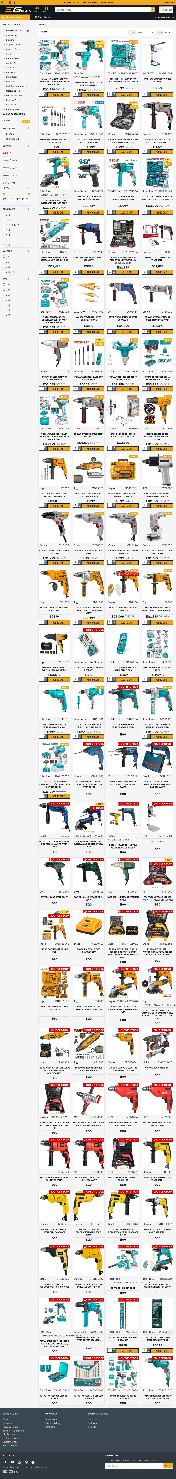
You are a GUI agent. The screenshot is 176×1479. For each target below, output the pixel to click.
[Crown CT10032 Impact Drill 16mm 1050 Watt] (157, 293)
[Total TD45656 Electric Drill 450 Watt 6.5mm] (54, 701)
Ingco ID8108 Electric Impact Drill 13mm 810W (88, 1008)
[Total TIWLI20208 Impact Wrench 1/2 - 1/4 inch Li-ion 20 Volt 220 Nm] (54, 758)
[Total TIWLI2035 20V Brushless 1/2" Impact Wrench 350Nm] (54, 293)
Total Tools (46, 73)
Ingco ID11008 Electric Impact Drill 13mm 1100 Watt (89, 610)
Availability (10, 128)
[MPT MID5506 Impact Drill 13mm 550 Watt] (157, 1099)
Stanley (147, 1171)
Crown (112, 134)
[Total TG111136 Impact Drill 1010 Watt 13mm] (157, 701)
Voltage (7, 251)
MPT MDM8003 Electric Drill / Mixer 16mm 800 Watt (88, 1124)
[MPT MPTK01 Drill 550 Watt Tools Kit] (123, 1153)
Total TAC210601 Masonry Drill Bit (123, 1338)
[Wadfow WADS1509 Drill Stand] (157, 55)
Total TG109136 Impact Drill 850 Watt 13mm (123, 726)
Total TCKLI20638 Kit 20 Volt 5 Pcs (123, 1397)
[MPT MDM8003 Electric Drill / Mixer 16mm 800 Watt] (88, 1099)
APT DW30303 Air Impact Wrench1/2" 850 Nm (157, 495)
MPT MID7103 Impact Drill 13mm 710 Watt (54, 1178)
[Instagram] (12, 1462)
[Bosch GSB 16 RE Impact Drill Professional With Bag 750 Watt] (157, 758)
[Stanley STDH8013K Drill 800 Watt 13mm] (157, 1205)
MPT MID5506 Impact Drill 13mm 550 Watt (157, 1124)
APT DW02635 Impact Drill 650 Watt (88, 258)
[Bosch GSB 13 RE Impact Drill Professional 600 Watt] (123, 758)
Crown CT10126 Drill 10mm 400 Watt (123, 552)
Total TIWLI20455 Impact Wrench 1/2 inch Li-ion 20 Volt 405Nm (54, 81)
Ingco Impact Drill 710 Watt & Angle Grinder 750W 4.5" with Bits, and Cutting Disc (157, 1014)
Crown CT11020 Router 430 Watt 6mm (157, 552)
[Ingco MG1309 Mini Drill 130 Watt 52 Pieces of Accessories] (54, 1044)
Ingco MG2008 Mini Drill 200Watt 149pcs (88, 1069)
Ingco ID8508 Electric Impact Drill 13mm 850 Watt (157, 609)
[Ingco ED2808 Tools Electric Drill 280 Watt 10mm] (157, 410)
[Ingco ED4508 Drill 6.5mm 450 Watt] (54, 584)
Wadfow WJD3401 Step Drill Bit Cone (88, 318)
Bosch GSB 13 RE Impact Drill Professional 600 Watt (123, 784)
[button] (58, 94)
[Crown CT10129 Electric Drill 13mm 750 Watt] (157, 116)
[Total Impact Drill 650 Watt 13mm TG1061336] (88, 1313)
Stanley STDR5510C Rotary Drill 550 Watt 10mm (88, 1285)
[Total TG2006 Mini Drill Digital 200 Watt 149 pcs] (54, 233)
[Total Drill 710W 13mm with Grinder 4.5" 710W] (54, 173)
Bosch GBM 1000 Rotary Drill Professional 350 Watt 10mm (89, 784)
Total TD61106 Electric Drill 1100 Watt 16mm (89, 726)
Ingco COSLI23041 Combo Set (54, 950)
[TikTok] (33, 1462)
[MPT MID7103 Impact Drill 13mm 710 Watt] (54, 1153)
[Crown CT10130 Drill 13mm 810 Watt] (88, 410)
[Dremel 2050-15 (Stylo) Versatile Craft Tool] (123, 410)
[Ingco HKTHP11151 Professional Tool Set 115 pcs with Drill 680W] (157, 925)
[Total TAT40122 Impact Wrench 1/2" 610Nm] (88, 173)
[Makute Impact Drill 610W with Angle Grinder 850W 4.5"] (54, 1099)
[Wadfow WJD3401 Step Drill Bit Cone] (88, 293)
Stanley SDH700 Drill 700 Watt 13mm (157, 1178)
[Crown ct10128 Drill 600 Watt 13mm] (157, 233)
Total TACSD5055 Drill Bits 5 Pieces (89, 669)
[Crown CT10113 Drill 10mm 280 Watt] (54, 527)
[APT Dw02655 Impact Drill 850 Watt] (123, 293)
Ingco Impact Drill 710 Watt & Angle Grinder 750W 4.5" (123, 1009)
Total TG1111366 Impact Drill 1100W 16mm (88, 141)
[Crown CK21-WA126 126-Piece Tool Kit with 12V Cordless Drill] (123, 233)
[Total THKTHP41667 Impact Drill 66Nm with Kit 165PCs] (123, 55)
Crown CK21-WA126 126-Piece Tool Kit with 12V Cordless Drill (123, 260)
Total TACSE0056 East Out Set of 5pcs (88, 378)
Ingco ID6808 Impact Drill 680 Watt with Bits (54, 495)
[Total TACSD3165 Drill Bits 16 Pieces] (88, 1372)
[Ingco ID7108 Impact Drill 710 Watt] (123, 584)
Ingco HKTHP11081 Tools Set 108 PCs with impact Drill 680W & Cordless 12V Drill (123, 953)
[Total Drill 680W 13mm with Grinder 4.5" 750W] (157, 1260)
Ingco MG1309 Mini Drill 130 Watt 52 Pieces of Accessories (54, 1070)
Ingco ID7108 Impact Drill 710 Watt (123, 609)
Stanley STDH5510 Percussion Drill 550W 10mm (88, 1232)
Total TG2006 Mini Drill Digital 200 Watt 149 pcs (54, 258)
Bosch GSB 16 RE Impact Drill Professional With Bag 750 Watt (157, 784)
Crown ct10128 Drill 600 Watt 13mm (157, 258)
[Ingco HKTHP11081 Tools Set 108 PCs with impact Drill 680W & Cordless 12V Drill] (123, 925)
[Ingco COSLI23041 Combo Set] (54, 925)
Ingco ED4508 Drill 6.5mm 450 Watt (54, 609)
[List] (45, 32)
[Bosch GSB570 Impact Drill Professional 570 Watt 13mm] (54, 817)
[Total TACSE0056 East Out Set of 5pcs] (88, 353)
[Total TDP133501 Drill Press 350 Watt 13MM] (157, 353)
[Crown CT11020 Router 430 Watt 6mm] (157, 527)
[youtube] (15, 2)
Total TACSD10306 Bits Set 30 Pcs (54, 1397)
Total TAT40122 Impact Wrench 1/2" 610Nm (88, 198)
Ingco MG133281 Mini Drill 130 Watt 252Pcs (123, 495)
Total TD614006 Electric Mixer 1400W (123, 378)
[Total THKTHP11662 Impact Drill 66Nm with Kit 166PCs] (157, 173)
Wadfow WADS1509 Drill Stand (157, 80)
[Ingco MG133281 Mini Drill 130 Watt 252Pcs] (123, 470)
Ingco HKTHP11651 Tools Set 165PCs (54, 1008)
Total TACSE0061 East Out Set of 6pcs (54, 141)
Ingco (146, 428)
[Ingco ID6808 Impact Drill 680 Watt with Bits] (54, 470)
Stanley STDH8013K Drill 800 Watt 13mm (157, 1230)
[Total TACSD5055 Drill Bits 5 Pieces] (88, 644)
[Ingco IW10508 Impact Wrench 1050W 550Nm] (54, 644)
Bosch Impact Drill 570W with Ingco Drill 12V (123, 846)
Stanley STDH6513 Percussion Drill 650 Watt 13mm (123, 1232)
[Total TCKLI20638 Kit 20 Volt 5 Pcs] (123, 1372)
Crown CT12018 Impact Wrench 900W (54, 378)
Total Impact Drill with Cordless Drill (88, 84)
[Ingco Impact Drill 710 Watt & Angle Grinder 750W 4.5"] (123, 983)
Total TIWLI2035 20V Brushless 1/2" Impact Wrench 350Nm (54, 320)
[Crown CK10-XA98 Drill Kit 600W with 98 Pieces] (123, 116)
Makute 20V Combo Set (157, 1067)
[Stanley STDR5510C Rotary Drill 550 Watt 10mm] (88, 1260)
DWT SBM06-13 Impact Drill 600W (89, 898)
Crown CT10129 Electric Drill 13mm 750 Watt (157, 141)
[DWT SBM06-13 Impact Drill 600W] (88, 873)
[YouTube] (19, 1462)
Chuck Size (9, 209)
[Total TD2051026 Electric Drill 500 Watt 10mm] (157, 1372)
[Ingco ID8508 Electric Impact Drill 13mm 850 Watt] (157, 584)
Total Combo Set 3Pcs (123, 1288)
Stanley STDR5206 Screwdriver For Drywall (54, 1285)
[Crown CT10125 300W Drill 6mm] (88, 527)
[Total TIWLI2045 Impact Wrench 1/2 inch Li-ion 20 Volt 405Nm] (54, 410)
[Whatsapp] (26, 1462)
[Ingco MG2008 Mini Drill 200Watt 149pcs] (88, 1044)
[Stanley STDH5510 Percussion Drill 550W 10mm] (88, 1205)
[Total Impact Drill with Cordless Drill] (88, 55)
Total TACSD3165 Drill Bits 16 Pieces (89, 1397)
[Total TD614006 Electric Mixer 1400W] (123, 353)
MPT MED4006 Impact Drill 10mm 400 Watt (123, 1124)
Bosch (77, 776)
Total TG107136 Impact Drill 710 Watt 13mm (123, 198)
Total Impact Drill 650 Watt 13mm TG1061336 (88, 1338)
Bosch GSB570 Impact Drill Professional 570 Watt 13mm (54, 844)
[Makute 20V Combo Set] (157, 1044)
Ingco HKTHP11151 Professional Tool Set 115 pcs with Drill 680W (157, 952)
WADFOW (148, 73)
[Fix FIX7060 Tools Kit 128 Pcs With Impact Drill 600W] (157, 873)
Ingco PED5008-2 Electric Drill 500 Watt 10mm (123, 1069)
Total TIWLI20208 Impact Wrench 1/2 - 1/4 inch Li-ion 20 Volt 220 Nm (54, 784)
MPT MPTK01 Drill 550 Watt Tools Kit (123, 1178)
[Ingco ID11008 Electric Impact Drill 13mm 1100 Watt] (88, 584)
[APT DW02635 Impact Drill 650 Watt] (88, 233)
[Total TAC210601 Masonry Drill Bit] (123, 1313)
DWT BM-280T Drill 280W (54, 897)
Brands (7, 145)
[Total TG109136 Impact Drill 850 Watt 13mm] (123, 701)
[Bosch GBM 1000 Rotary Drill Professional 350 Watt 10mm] (88, 758)
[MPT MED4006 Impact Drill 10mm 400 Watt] (123, 1099)
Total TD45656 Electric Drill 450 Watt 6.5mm (54, 726)
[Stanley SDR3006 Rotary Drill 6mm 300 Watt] (54, 1205)
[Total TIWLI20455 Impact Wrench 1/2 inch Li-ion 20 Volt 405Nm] (54, 55)
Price (6, 187)
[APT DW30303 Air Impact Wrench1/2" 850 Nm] (157, 470)
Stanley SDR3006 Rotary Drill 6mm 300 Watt (54, 1230)
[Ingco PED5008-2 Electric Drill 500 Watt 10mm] (123, 1044)
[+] (45, 93)
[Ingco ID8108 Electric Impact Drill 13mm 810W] (88, 983)
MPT (76, 1117)
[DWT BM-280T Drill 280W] (54, 873)
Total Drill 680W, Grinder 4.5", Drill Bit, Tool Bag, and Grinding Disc (54, 1344)
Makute (147, 1062)
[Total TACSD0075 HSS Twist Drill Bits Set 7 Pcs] (157, 1313)
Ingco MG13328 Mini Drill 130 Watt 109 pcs (89, 495)
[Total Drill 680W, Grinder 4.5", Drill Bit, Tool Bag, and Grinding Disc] (54, 1313)
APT (76, 252)
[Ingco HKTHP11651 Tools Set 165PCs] (54, 983)
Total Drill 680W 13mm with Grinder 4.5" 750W (157, 1285)
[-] (45, 95)
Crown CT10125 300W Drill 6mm (89, 552)
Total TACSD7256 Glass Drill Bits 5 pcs (123, 669)
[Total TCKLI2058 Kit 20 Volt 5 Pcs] (157, 644)
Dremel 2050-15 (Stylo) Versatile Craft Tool (123, 435)
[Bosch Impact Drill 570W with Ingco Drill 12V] (123, 817)
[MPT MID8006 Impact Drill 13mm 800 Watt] (88, 1153)
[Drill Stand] (157, 817)
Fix (144, 891)
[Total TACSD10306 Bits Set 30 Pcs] (54, 1372)
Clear (27, 121)
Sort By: (132, 32)
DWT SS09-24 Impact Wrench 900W (123, 898)
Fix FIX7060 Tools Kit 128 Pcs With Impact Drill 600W (157, 898)
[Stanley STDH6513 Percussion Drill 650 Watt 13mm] (123, 1205)
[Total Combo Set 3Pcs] (123, 1260)
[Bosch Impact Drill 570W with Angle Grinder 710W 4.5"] (88, 817)
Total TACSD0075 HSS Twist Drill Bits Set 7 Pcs (157, 1338)
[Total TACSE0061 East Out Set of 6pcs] (54, 116)
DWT (42, 891)
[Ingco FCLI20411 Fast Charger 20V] (88, 925)
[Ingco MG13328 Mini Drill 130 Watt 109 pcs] (88, 470)
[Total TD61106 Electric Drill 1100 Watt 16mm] (88, 701)
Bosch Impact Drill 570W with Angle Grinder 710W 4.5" (88, 844)
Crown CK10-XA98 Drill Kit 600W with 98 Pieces (123, 141)
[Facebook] (5, 1462)
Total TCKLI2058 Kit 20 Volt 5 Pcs (157, 669)
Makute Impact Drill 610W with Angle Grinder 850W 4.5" (54, 1125)
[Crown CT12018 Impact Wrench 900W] (54, 353)
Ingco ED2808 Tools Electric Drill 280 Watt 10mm (157, 437)
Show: (160, 32)
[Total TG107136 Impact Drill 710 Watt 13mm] (123, 173)
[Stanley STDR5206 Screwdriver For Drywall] (54, 1260)
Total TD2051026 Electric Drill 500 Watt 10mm (157, 1397)
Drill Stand (157, 841)
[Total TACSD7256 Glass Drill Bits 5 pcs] (123, 644)
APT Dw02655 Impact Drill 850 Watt (123, 318)
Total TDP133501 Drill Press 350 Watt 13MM (157, 378)
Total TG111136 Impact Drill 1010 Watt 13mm (157, 726)
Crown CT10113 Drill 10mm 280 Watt (54, 552)
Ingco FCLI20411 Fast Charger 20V (88, 950)
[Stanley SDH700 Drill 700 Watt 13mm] (157, 1153)
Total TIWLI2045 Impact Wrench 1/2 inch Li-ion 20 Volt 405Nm (54, 437)
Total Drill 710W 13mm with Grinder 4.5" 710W (54, 201)
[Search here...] (153, 9)
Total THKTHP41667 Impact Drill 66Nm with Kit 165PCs (123, 80)
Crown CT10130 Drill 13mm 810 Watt (89, 435)
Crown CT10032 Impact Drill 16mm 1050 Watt (157, 318)
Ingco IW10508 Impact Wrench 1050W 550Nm (54, 669)
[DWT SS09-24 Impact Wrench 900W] (123, 873)
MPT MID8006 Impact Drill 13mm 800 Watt (89, 1178)
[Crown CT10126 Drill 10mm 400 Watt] (123, 527)
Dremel (112, 428)
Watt (6, 278)
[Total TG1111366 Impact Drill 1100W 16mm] (88, 116)
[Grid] (42, 32)
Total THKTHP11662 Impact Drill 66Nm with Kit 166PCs (157, 198)
